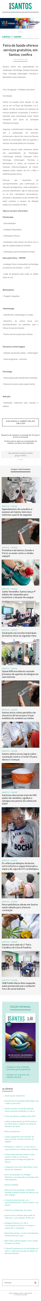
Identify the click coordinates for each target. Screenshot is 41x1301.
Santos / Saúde (9, 506)
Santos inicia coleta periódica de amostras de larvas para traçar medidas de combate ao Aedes (19, 715)
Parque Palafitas (11, 1185)
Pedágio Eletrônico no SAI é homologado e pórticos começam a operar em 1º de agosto (20, 1225)
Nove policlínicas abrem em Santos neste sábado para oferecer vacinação (20, 907)
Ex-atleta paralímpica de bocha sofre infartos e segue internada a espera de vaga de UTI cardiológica (20, 866)
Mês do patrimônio (12, 1132)
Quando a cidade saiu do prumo (18, 1210)
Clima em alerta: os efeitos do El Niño (20, 1116)
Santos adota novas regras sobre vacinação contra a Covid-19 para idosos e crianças (19, 756)
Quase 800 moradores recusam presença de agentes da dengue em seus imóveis (20, 674)
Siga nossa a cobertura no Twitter (20, 422)
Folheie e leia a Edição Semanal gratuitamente (18, 1068)
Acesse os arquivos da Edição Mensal (17, 1075)
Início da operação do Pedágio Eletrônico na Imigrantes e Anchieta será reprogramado (21, 1177)
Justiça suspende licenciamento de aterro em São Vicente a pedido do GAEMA (19, 1139)
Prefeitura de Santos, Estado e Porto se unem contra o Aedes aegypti (18, 553)
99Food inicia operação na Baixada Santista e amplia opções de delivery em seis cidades (21, 1192)
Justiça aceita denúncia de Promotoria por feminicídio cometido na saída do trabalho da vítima (21, 1123)
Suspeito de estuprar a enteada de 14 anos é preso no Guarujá (20, 436)
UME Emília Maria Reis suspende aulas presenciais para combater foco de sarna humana (18, 986)
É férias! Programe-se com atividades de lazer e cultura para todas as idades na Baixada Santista (21, 1250)
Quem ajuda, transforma (15, 1096)
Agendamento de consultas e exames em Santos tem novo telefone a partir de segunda (17, 512)
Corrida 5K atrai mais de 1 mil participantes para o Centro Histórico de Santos (21, 1202)
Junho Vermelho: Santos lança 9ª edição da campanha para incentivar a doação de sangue (19, 594)
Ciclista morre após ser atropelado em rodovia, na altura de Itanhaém (20, 442)
